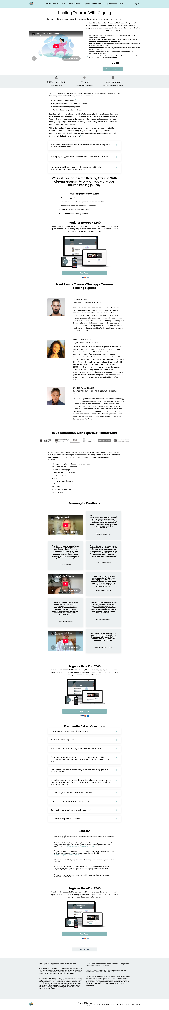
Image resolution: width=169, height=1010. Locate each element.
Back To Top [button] (84, 949)
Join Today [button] (84, 273)
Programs (86, 4)
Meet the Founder (59, 4)
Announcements (85, 1005)
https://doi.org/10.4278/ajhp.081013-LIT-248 (79, 846)
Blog (106, 4)
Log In (137, 4)
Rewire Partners (74, 4)
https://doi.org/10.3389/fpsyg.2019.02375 (68, 855)
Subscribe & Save (116, 4)
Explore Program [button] (113, 69)
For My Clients (96, 4)
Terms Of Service (85, 1003)
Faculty (48, 4)
